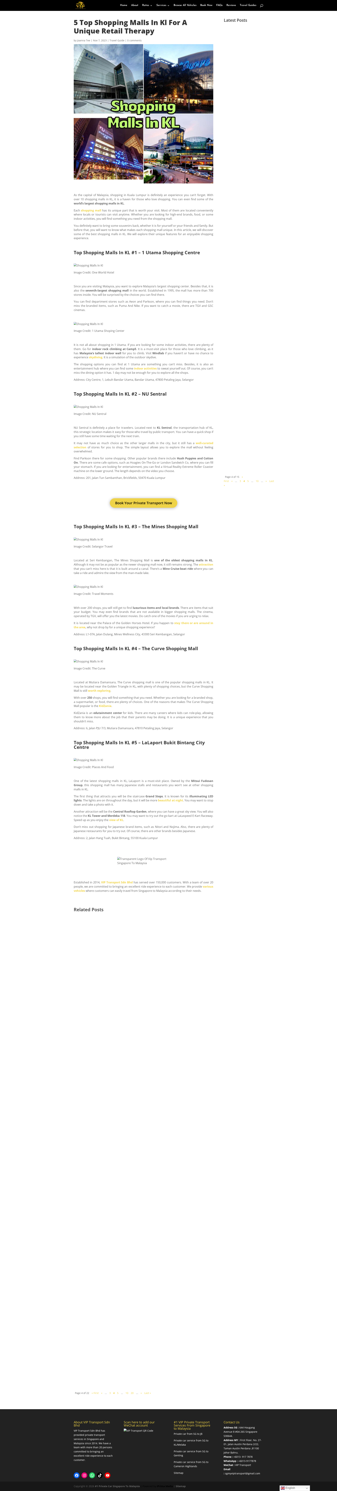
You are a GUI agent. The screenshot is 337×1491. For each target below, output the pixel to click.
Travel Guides (248, 5)
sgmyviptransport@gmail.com (242, 1473)
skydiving (95, 357)
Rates (145, 5)
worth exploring (98, 691)
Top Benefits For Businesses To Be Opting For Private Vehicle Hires (136, 1359)
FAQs (219, 5)
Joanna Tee (83, 40)
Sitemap (178, 1473)
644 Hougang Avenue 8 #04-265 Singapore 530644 (240, 1432)
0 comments (134, 40)
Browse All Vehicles (185, 5)
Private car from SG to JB (188, 1433)
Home (123, 5)
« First (95, 1393)
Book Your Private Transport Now (143, 503)
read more (235, 104)
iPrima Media (165, 1486)
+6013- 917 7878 (243, 1456)
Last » (147, 1393)
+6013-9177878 (247, 1461)
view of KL (115, 820)
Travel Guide (117, 40)
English (290, 1487)
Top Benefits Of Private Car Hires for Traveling (241, 156)
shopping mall (91, 210)
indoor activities (145, 368)
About (134, 5)
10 (257, 481)
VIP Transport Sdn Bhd (117, 882)
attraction (205, 564)
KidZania (104, 706)
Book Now (206, 5)
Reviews (231, 5)
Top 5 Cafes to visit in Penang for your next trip (242, 65)
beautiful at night (170, 800)
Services (161, 5)
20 (132, 1393)
